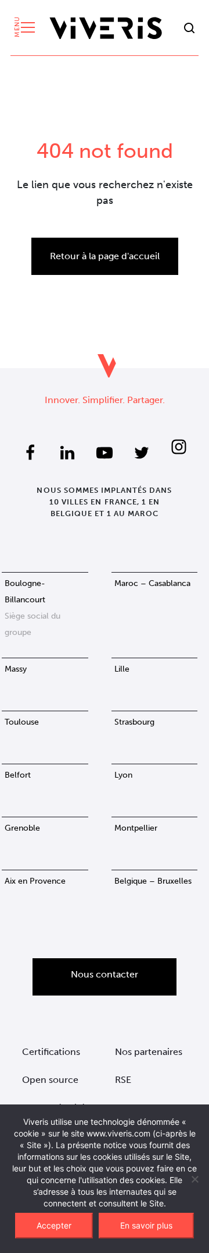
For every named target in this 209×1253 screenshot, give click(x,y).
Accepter (54, 1225)
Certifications (51, 1051)
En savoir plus (146, 1225)
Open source (50, 1079)
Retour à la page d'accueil (105, 256)
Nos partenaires (148, 1051)
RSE (123, 1079)
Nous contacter (104, 974)
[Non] (194, 1179)
